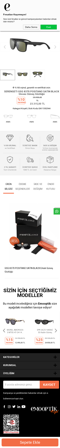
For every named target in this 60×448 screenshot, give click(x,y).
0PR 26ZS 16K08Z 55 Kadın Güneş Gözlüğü (45, 331)
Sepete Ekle (30, 442)
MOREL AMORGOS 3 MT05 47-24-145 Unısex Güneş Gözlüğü (15, 331)
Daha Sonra (31, 27)
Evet (48, 27)
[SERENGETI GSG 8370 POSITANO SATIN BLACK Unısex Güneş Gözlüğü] (30, 47)
